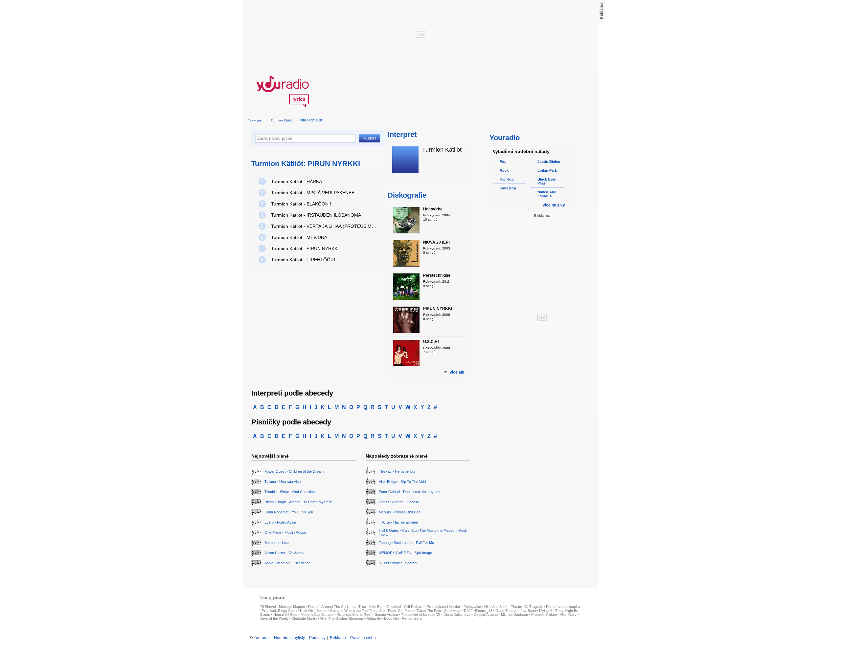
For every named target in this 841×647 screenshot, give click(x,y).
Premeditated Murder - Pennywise (454, 607)
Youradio (262, 638)
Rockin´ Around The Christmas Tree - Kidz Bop (345, 607)
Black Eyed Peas (547, 181)
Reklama (338, 638)
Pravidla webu (363, 638)
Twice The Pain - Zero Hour (439, 611)
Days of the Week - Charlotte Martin (288, 618)
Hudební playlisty (289, 638)
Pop (503, 161)
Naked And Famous (547, 194)
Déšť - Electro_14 (478, 611)
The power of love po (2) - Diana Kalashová (435, 614)
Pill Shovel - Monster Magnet (282, 607)
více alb (457, 372)
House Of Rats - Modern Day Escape (303, 614)
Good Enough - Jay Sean (515, 611)
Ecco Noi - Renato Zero (403, 618)
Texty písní (256, 120)
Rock (504, 170)
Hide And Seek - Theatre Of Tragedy (513, 607)
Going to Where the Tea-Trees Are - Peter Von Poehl (371, 611)
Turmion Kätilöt (282, 120)
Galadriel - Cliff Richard (405, 607)
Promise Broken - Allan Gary (554, 614)
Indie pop (508, 188)
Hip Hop (507, 179)
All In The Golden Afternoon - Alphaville (350, 618)
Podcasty (317, 638)
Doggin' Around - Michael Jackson (501, 614)
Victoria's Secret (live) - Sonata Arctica (367, 614)
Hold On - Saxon (313, 611)
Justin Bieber (548, 161)
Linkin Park (547, 170)
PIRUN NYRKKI (311, 120)
